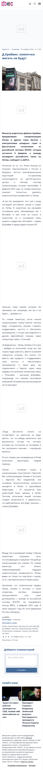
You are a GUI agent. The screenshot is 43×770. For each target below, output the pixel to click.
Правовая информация (17, 765)
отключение (7, 631)
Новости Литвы (27, 761)
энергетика (12, 626)
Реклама (32, 765)
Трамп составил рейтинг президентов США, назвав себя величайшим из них (11, 710)
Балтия (15, 628)
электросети (23, 626)
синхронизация (25, 628)
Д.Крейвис (6, 628)
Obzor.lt (29, 738)
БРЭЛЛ (35, 628)
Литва (4, 626)
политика (15, 49)
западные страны (20, 631)
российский (34, 626)
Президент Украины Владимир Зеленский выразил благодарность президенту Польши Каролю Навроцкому (30, 714)
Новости (5, 49)
